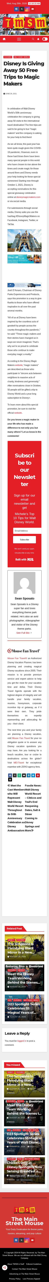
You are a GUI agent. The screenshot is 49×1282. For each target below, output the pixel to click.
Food (20, 1159)
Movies (21, 970)
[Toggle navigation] (19, 39)
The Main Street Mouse (24, 1221)
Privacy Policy (15, 1279)
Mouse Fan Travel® (17, 658)
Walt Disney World (21, 57)
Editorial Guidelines (34, 1264)
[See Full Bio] (31, 633)
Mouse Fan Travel (21, 738)
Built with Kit (25, 559)
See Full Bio (23, 632)
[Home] (4, 39)
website (19, 365)
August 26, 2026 (18, 957)
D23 (9, 1000)
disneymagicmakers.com (28, 197)
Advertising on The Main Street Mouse (24, 1274)
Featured (7, 57)
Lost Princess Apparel (31, 1279)
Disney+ (11, 940)
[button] (33, 39)
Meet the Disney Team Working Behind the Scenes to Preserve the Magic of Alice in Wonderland (24, 1113)
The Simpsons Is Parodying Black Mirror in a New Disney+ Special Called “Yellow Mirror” (24, 1084)
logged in (21, 1041)
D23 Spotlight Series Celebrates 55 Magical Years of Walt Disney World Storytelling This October (24, 1142)
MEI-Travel (19, 763)
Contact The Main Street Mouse (24, 1269)
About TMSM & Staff (15, 1264)
